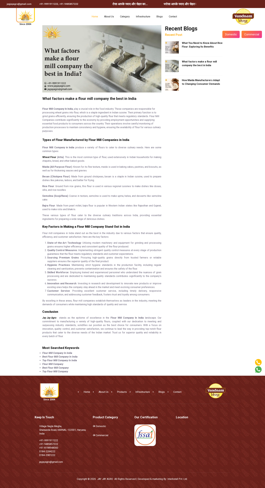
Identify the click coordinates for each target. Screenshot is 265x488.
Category (125, 16)
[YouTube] (259, 4)
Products (122, 391)
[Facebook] (238, 4)
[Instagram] (252, 4)
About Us (109, 16)
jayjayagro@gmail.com (19, 4)
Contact (173, 16)
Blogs (159, 16)
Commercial (251, 34)
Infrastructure (143, 16)
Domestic (231, 34)
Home (95, 16)
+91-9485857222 (68, 4)
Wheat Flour (49, 157)
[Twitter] (245, 4)
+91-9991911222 (48, 4)
